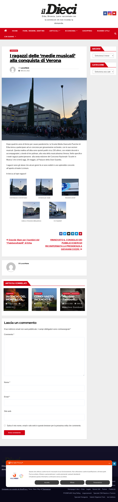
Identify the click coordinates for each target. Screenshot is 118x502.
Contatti (112, 481)
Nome (7, 382)
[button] (115, 34)
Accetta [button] (46, 482)
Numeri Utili (103, 31)
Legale (88, 489)
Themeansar (46, 489)
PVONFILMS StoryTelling (71, 493)
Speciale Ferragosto (81, 497)
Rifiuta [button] (72, 482)
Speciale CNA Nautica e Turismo (104, 493)
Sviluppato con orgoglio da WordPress (15, 489)
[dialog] (59, 473)
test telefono (111, 497)
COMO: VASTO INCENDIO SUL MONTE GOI (44, 299)
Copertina (13, 50)
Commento (9, 334)
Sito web (7, 411)
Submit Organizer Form (97, 497)
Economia (70, 31)
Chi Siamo (9, 37)
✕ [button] (109, 463)
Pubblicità (112, 489)
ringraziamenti (87, 493)
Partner (104, 489)
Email (7, 397)
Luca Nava (25, 68)
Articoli (54, 31)
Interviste (75, 293)
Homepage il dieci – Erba (76, 489)
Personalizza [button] (97, 482)
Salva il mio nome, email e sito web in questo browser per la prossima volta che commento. (44, 426)
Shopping (87, 31)
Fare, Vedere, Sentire (33, 31)
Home (15, 31)
